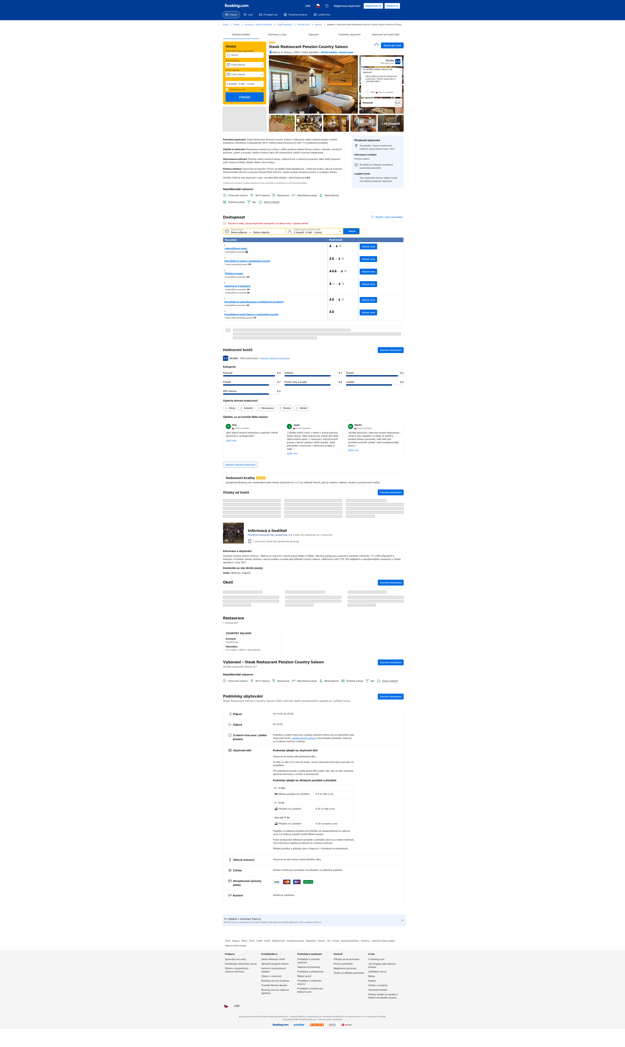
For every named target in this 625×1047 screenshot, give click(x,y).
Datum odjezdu (232, 70)
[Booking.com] (236, 6)
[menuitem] (231, 14)
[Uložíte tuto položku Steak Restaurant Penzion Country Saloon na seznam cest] (376, 45)
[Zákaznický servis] (327, 6)
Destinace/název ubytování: (240, 51)
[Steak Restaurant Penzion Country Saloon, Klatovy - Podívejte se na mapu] (270, 52)
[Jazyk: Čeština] (318, 6)
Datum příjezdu (232, 60)
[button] (245, 84)
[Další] (400, 86)
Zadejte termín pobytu (303, 961)
